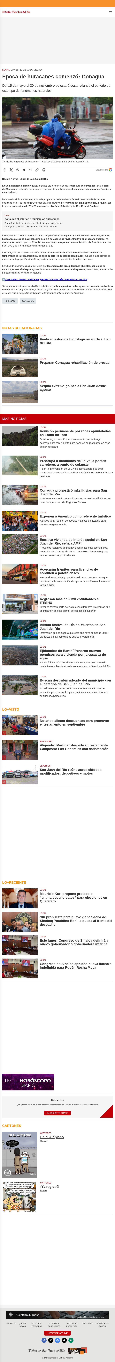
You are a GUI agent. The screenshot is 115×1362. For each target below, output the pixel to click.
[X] (11, 170)
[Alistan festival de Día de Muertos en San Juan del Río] (20, 631)
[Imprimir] (44, 170)
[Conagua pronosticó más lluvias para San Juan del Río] (20, 496)
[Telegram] (24, 170)
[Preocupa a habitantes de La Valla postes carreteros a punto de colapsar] (20, 469)
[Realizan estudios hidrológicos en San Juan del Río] (20, 344)
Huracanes (9, 301)
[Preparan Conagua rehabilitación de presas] (20, 367)
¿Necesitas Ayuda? (57, 1333)
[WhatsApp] (18, 170)
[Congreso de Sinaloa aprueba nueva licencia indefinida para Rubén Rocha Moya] (20, 969)
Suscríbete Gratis (57, 1113)
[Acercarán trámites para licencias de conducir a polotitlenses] (20, 577)
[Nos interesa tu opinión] (57, 1315)
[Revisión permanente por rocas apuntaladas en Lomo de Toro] (20, 439)
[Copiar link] (37, 170)
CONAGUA (28, 301)
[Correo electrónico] (30, 170)
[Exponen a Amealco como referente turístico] (20, 521)
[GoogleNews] (57, 1340)
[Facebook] (4, 170)
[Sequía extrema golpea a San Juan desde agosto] (20, 392)
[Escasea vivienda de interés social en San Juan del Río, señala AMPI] (20, 547)
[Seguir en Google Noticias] (110, 170)
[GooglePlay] (70, 1340)
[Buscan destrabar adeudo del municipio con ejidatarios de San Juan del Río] (20, 688)
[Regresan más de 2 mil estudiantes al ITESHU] (20, 605)
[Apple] (64, 1340)
